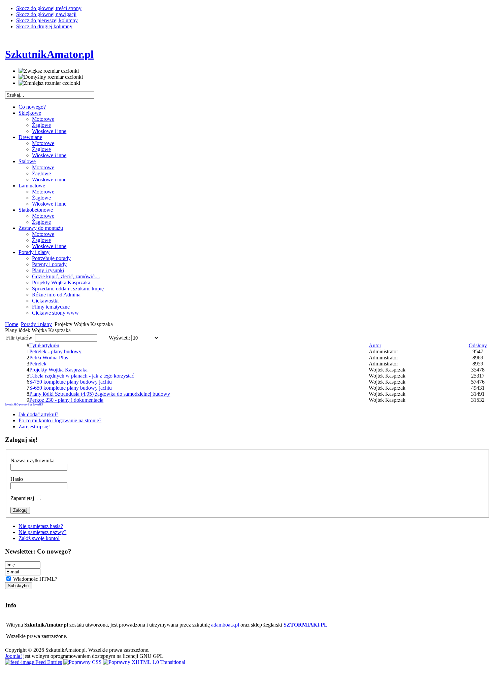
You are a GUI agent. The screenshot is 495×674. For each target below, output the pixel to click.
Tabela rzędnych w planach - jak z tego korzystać (81, 376)
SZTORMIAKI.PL (306, 625)
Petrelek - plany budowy (55, 351)
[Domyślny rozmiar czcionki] (51, 77)
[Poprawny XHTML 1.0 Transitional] (144, 662)
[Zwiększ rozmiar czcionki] (49, 71)
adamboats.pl (225, 625)
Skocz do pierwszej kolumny (47, 20)
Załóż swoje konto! (39, 538)
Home (11, 324)
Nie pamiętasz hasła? (41, 526)
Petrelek (37, 363)
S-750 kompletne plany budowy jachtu (70, 382)
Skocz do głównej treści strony (48, 8)
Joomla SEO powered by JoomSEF (24, 404)
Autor (375, 345)
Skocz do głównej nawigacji (46, 14)
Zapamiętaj (22, 498)
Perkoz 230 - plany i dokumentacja (66, 400)
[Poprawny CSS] (83, 662)
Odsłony (478, 345)
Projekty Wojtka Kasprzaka (58, 370)
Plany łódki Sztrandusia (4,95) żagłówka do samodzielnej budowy (99, 394)
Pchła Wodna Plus (48, 357)
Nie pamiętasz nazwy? (42, 532)
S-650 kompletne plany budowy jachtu (70, 388)
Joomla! (13, 656)
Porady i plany (36, 324)
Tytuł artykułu (44, 345)
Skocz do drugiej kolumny (44, 26)
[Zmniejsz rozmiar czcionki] (49, 83)
